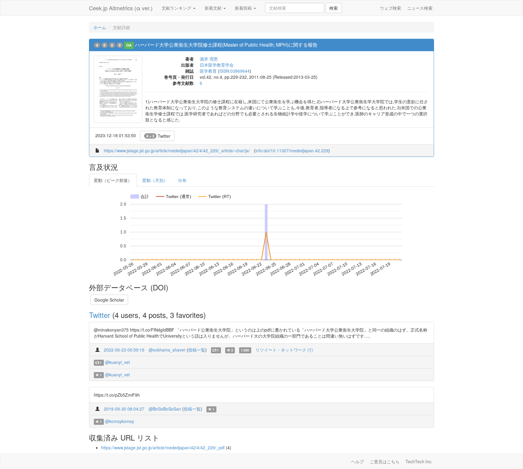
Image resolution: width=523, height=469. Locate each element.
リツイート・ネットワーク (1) (284, 350)
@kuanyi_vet (117, 362)
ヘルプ (357, 461)
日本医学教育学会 (217, 65)
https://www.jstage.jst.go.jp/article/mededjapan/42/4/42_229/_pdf (163, 447)
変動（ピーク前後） (113, 180)
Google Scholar (109, 300)
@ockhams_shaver (167, 350)
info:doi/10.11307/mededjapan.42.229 (291, 150)
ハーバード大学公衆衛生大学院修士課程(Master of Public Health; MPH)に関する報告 (226, 44)
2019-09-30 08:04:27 (124, 409)
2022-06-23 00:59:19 (124, 350)
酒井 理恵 (209, 59)
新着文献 (214, 8)
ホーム (100, 27)
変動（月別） (155, 180)
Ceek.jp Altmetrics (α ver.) (121, 8)
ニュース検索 (420, 8)
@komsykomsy (119, 421)
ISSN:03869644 (234, 71)
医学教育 (208, 71)
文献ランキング (177, 8)
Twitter (158, 136)
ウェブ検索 (390, 8)
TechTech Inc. (419, 461)
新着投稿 (244, 8)
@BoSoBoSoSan (165, 409)
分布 (182, 180)
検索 (333, 8)
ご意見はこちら (385, 461)
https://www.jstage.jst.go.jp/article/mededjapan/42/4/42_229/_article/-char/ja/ (177, 150)
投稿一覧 (196, 350)
